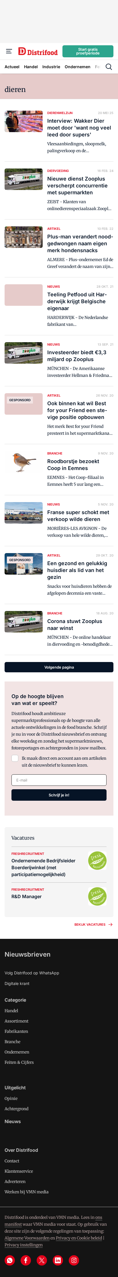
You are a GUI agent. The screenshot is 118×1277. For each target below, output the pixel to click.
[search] (108, 66)
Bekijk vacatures (89, 925)
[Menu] (9, 51)
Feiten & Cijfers (19, 1062)
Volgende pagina (59, 667)
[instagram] (74, 1260)
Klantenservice (19, 1171)
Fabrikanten (16, 1031)
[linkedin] (58, 1260)
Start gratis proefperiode (88, 51)
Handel (11, 1010)
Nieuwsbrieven (27, 954)
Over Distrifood (21, 1150)
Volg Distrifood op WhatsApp (32, 972)
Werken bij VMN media (27, 1191)
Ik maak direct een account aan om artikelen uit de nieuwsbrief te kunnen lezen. (64, 762)
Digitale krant (17, 983)
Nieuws (13, 1121)
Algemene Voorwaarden (27, 1238)
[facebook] (26, 1260)
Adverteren (15, 1181)
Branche (12, 1041)
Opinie (11, 1098)
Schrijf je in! (59, 795)
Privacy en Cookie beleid (79, 1238)
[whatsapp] (10, 1260)
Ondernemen (17, 1052)
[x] (42, 1260)
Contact (12, 1161)
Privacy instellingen (24, 1244)
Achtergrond (16, 1108)
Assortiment (16, 1021)
